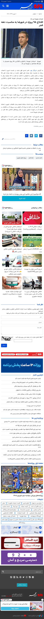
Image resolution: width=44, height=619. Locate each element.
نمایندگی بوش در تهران (9, 516)
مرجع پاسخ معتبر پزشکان (9, 510)
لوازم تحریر (26, 503)
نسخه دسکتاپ (22, 585)
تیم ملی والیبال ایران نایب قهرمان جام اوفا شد (28, 425)
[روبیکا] (20, 577)
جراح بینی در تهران (37, 503)
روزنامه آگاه (22, 523)
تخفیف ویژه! (15, 608)
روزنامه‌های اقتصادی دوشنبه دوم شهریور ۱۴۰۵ (27, 495)
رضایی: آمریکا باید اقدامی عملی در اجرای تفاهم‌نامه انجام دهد (24, 451)
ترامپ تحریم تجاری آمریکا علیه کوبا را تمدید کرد (28, 378)
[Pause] (4, 189)
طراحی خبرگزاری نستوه (33, 616)
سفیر (3, 503)
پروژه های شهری (21, 158)
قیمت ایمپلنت (21, 513)
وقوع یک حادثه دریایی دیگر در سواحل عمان (29, 394)
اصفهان (34, 14)
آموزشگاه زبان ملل (37, 519)
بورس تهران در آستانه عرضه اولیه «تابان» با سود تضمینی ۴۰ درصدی (22, 422)
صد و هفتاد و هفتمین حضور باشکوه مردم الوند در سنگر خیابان (24, 402)
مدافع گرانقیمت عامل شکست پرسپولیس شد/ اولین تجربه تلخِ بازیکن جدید (22, 446)
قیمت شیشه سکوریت (14, 503)
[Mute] (7, 189)
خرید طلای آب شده (36, 506)
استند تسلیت (6, 506)
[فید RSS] (17, 577)
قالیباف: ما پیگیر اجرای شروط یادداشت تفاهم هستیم (26, 441)
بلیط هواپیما (23, 516)
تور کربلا (15, 506)
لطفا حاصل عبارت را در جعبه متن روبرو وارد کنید (29, 337)
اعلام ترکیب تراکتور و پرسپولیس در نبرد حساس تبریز (26, 437)
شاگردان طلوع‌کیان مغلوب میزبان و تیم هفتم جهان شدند (25, 433)
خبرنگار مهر (33, 70)
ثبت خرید (22, 198)
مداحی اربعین (37, 510)
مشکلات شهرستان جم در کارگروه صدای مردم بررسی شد (25, 414)
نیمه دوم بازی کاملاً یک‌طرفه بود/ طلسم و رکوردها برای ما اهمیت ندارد (21, 429)
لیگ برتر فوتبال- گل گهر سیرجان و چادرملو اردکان (27, 386)
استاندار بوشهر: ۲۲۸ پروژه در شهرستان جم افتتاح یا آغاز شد (24, 398)
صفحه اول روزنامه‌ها (35, 463)
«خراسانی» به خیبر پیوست (34, 406)
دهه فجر (31, 158)
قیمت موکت (24, 506)
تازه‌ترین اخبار (38, 375)
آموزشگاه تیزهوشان (36, 516)
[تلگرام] (33, 577)
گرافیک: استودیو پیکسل (18, 616)
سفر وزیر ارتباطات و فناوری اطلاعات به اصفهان (28, 390)
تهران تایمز (4, 519)
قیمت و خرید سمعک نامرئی (22, 519)
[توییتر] (23, 577)
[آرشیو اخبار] (14, 577)
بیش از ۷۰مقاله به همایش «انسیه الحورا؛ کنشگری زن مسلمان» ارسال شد (22, 149)
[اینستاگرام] (26, 577)
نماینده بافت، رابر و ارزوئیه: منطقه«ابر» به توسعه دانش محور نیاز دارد (22, 410)
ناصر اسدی (39, 158)
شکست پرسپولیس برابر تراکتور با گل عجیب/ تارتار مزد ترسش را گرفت (22, 455)
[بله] (29, 577)
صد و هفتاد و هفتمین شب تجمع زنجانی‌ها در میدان (26, 382)
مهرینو (11, 519)
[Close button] (42, 600)
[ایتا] (11, 577)
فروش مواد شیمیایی (35, 513)
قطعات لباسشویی (8, 513)
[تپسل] (3, 166)
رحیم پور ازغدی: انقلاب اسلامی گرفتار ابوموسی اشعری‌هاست (24, 459)
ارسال (4, 345)
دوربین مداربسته (25, 510)
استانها (40, 14)
